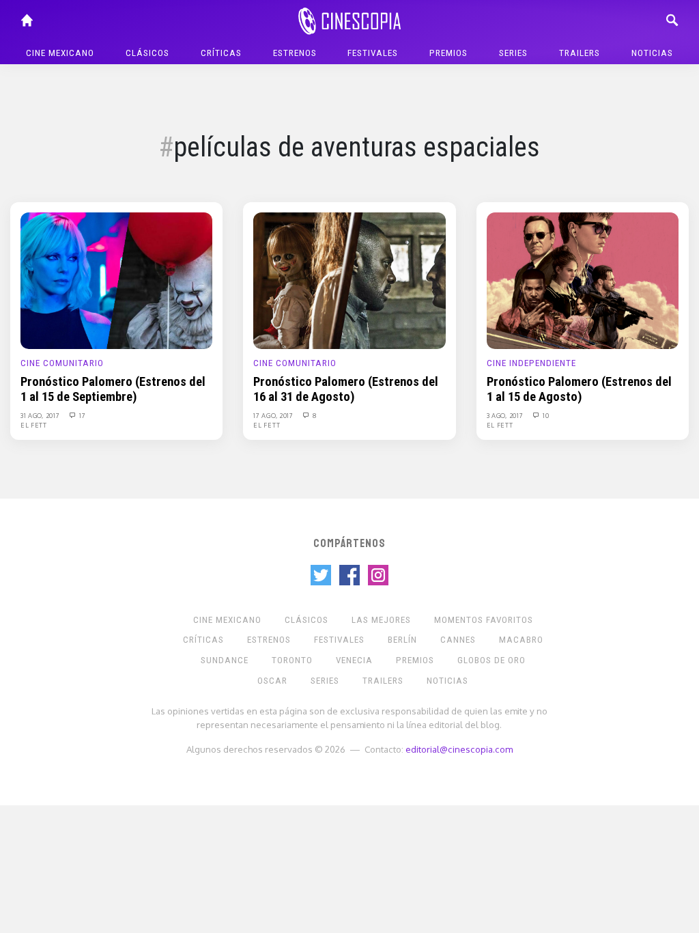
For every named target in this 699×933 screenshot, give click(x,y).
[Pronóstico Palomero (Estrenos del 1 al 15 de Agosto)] (583, 280)
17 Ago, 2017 (274, 415)
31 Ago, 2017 (40, 415)
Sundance (224, 660)
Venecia (354, 660)
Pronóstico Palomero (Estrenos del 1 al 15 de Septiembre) (112, 389)
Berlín (402, 640)
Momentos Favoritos (483, 620)
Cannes (458, 640)
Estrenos (295, 53)
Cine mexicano (60, 53)
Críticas (221, 53)
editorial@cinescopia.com (459, 749)
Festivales (372, 53)
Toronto (292, 660)
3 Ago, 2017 (506, 415)
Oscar (272, 681)
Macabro (521, 640)
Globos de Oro (491, 660)
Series (513, 53)
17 (81, 415)
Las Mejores (381, 620)
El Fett (33, 425)
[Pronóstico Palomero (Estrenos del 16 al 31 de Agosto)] (349, 280)
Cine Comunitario (62, 363)
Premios (448, 53)
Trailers (579, 53)
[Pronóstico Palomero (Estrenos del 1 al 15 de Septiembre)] (116, 280)
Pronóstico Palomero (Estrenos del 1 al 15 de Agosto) (579, 389)
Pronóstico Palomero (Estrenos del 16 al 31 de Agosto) (345, 389)
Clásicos (147, 53)
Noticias (652, 53)
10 (545, 415)
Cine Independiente (531, 363)
